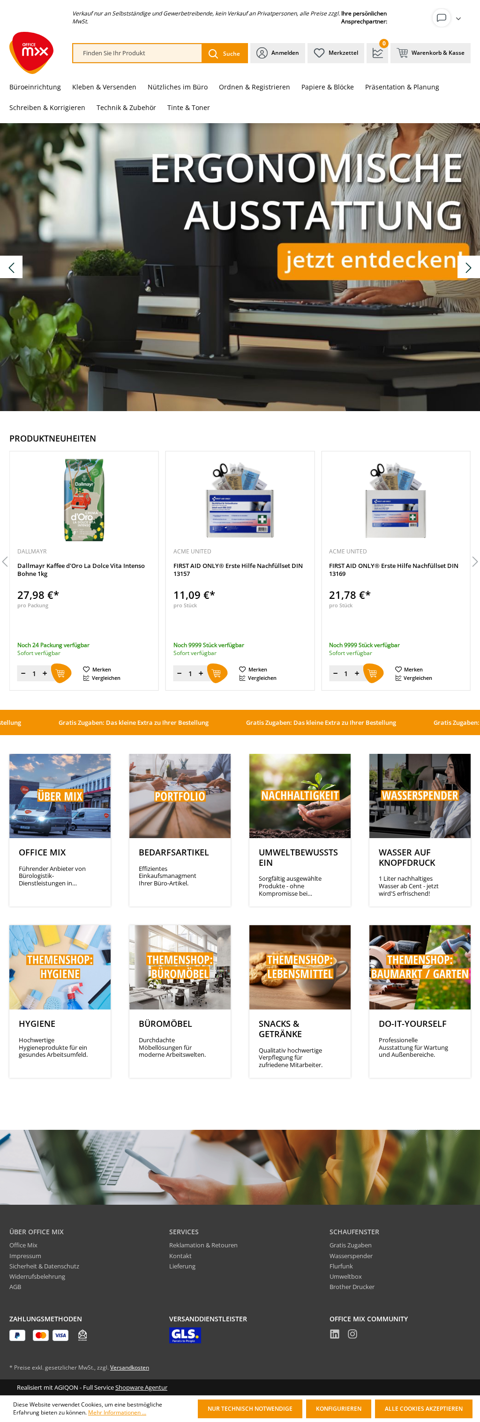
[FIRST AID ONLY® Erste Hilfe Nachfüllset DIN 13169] (306, 500)
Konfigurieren (338, 1409)
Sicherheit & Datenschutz (44, 1266)
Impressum (25, 1256)
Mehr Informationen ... (117, 1412)
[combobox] (137, 53)
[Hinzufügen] (127, 673)
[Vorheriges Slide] (11, 267)
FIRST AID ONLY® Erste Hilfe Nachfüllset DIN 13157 (148, 570)
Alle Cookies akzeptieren (424, 1409)
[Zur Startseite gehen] (31, 53)
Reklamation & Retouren (203, 1245)
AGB (15, 1286)
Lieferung (182, 1266)
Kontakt (180, 1256)
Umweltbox (346, 1276)
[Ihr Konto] (449, 17)
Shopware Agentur (141, 1387)
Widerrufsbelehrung (37, 1276)
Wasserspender (351, 1256)
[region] (240, 563)
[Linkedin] (335, 1335)
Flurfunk (341, 1266)
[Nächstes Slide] (469, 267)
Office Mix (23, 1245)
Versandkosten (129, 1367)
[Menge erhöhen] (111, 673)
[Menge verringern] (89, 673)
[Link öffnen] (240, 267)
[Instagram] (352, 1335)
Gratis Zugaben (351, 1245)
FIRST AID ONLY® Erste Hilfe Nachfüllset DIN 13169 (304, 570)
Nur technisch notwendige (250, 1409)
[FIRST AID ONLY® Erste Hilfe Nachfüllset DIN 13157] (150, 500)
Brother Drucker (352, 1286)
